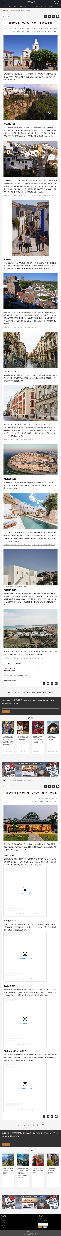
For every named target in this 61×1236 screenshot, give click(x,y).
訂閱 (6, 712)
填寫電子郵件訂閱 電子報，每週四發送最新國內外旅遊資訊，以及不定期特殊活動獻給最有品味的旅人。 (30, 701)
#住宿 (14, 31)
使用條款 (3, 1227)
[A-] (3, 16)
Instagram (3, 1222)
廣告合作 (5, 10)
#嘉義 (36, 801)
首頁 (4, 780)
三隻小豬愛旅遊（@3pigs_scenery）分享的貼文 (25, 913)
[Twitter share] (49, 16)
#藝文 (56, 801)
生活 (21, 6)
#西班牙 (56, 31)
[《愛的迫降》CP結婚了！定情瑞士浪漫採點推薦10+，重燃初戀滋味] (8, 1170)
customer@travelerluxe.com (30, 1234)
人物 (31, 6)
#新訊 (23, 31)
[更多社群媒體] (58, 2)
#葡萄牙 (50, 31)
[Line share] (57, 16)
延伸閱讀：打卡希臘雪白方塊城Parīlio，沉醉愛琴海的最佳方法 (23, 658)
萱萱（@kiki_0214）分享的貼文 (25, 979)
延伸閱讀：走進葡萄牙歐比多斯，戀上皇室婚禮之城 (19, 327)
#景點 (33, 31)
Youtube (3, 1225)
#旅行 (28, 31)
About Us (3, 1218)
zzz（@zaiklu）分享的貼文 (25, 1044)
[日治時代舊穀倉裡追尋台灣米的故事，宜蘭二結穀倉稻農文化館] (53, 1170)
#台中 (31, 801)
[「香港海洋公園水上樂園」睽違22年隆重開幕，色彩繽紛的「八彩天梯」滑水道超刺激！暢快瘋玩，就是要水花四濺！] (8, 737)
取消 (45, 1227)
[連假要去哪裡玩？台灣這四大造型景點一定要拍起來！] (53, 737)
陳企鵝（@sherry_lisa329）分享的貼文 (25, 1109)
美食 (10, 6)
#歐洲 (38, 31)
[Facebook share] (45, 16)
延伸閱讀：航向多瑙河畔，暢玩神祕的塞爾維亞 (18, 439)
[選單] (3, 3)
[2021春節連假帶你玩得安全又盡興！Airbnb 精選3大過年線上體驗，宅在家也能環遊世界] (38, 737)
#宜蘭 (41, 801)
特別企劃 (43, 6)
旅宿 (15, 6)
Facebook (3, 1220)
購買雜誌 (51, 6)
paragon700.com (10, 670)
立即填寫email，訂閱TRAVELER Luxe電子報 (42, 1220)
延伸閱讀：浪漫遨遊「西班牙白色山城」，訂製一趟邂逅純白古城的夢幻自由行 (28, 195)
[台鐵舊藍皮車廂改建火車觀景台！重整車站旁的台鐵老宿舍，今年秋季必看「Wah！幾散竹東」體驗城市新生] (23, 1170)
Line (2, 1224)
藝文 (26, 6)
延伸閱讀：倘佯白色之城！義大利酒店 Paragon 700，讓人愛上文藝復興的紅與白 (29, 545)
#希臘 (18, 31)
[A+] (7, 16)
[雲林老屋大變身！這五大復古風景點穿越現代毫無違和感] (23, 737)
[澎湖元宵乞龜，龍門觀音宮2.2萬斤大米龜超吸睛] (38, 1170)
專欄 (37, 6)
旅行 (4, 6)
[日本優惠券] (30, 769)
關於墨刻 (13, 10)
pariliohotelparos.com (11, 680)
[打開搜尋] (55, 2)
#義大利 (44, 31)
